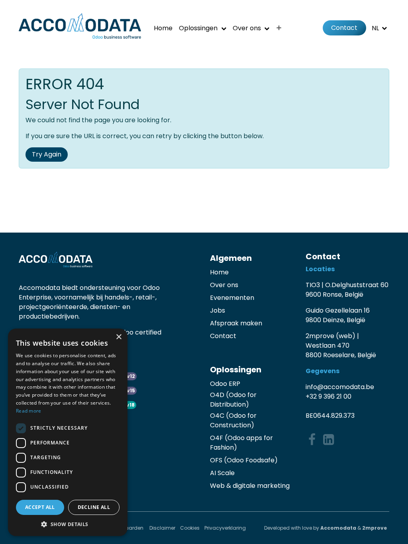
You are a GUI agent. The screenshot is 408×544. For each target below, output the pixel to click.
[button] (68, 524)
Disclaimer (162, 527)
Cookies (190, 527)
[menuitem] (163, 28)
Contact (344, 27)
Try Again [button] (46, 154)
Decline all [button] (94, 507)
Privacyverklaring (225, 527)
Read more (28, 410)
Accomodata (338, 527)
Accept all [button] (40, 507)
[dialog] (68, 432)
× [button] (119, 337)
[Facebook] (312, 440)
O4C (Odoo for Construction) (233, 420)
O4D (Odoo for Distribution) (233, 399)
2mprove (374, 527)
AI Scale (222, 472)
